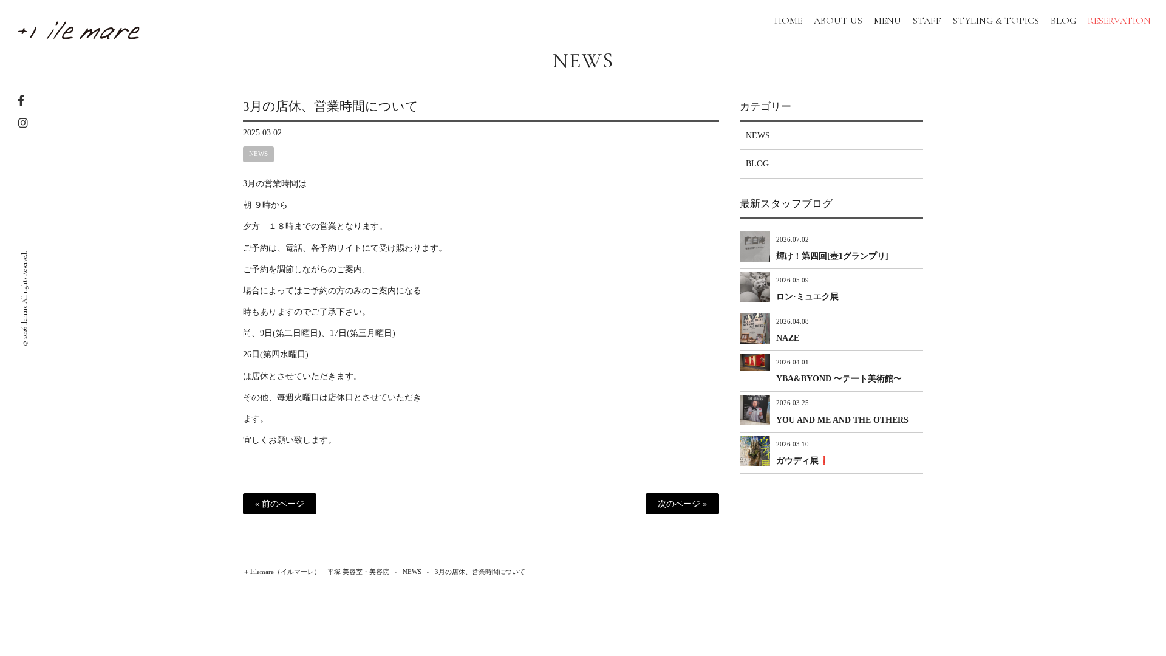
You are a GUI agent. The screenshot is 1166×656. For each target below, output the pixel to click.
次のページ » (682, 503)
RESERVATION (1119, 21)
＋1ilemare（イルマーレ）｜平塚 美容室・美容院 (316, 571)
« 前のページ (279, 503)
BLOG (757, 163)
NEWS (583, 60)
